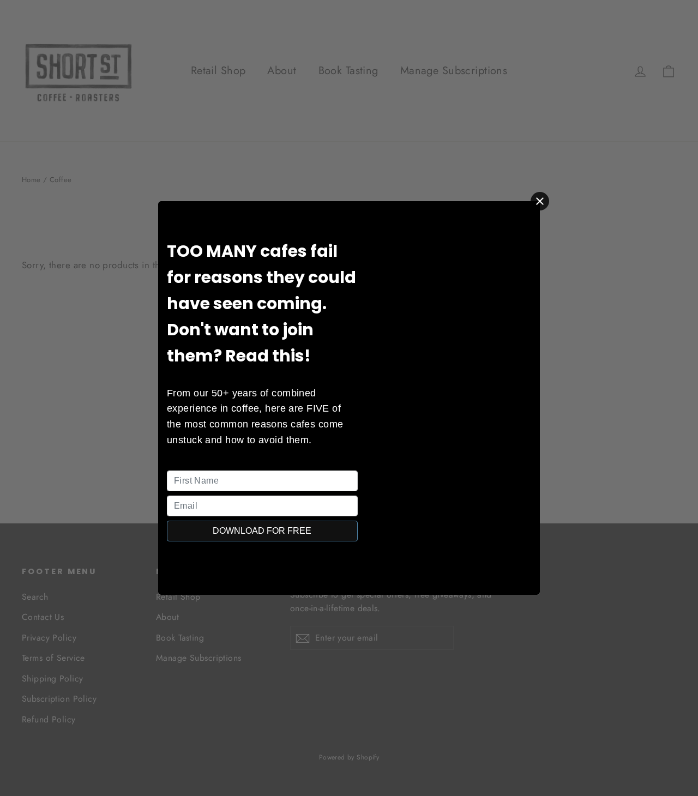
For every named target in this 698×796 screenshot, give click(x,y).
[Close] (540, 201)
